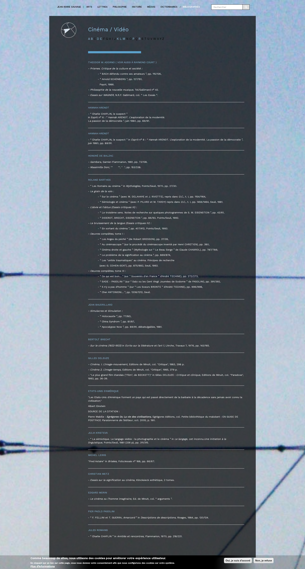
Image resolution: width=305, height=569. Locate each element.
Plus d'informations (43, 566)
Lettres (102, 6)
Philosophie (120, 6)
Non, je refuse (263, 560)
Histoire (137, 6)
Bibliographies (191, 6)
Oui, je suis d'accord (238, 560)
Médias (151, 6)
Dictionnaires (169, 6)
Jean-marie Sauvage (69, 6)
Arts (89, 6)
